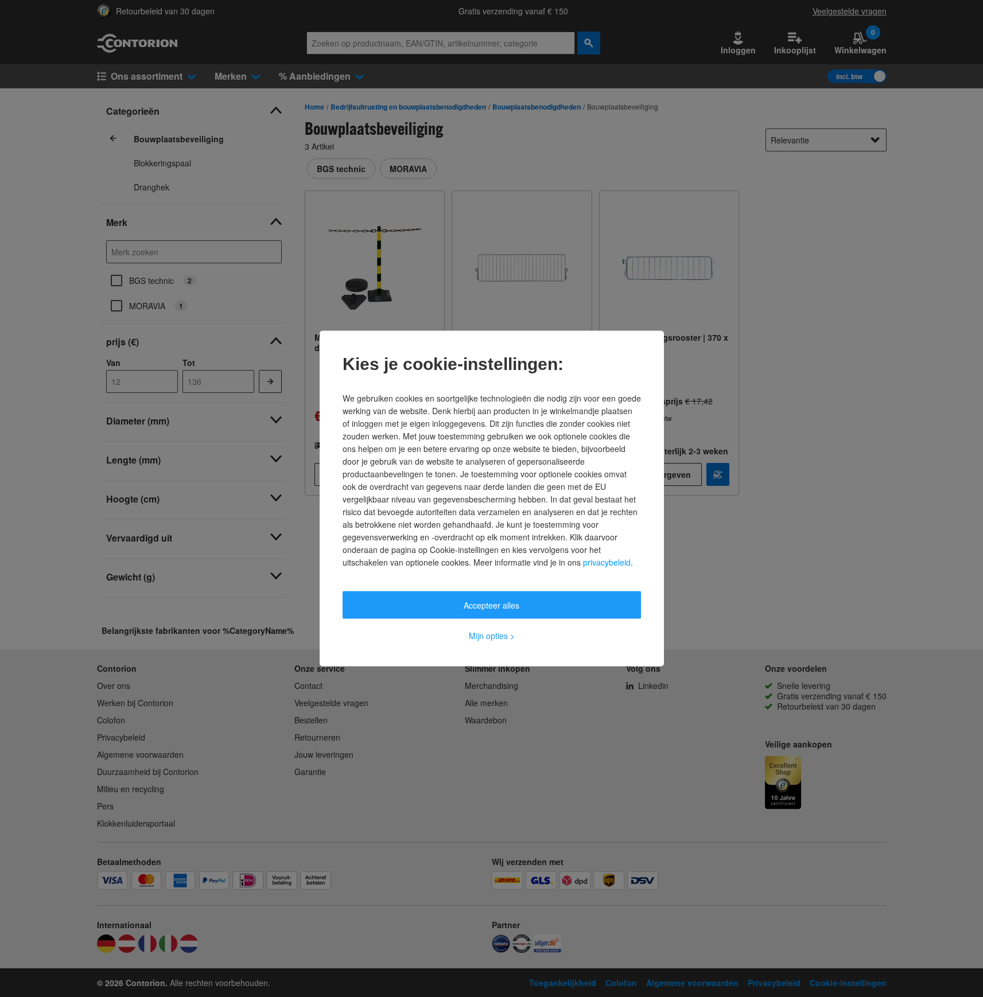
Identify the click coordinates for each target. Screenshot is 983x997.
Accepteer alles (491, 605)
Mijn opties (492, 635)
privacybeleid (607, 562)
